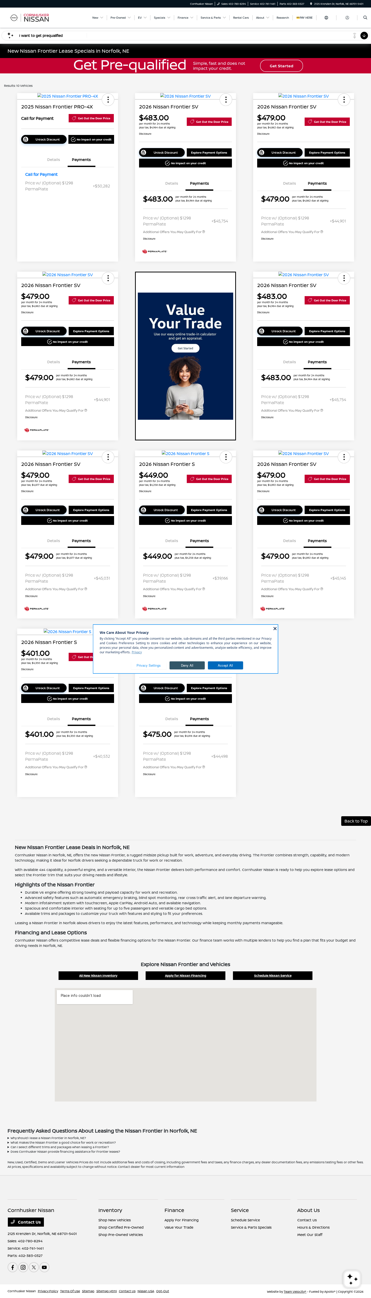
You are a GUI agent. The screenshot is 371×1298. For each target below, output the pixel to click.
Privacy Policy (48, 1291)
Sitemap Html (106, 1291)
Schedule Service (245, 1220)
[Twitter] (34, 1267)
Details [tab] (53, 159)
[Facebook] (13, 1267)
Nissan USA (146, 1291)
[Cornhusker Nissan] (30, 17)
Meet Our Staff (309, 1234)
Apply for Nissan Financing (185, 975)
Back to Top (356, 821)
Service (240, 1210)
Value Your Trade (179, 1227)
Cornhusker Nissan (22, 1291)
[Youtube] (44, 1267)
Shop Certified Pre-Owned (121, 1227)
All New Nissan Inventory (98, 975)
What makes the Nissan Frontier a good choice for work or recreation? (63, 1142)
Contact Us (29, 1222)
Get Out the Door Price (94, 118)
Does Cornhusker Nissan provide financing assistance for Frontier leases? (65, 1151)
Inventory (110, 1210)
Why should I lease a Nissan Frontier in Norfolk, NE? (48, 1138)
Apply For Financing (182, 1220)
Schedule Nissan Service (273, 975)
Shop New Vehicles (114, 1220)
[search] (365, 18)
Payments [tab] (81, 159)
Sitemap (88, 1291)
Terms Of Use (70, 1291)
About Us (308, 1210)
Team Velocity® (295, 1291)
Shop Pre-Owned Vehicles (120, 1234)
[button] (108, 99)
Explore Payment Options (209, 152)
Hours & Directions (313, 1227)
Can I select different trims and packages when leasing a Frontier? (60, 1147)
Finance (174, 1210)
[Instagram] (23, 1267)
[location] (311, 4)
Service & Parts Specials (251, 1227)
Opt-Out (162, 1291)
